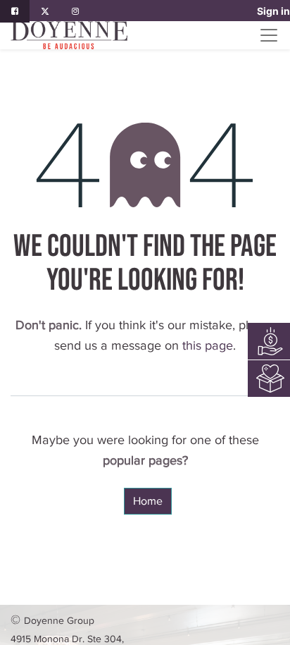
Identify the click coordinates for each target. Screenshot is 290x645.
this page (207, 345)
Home (148, 501)
